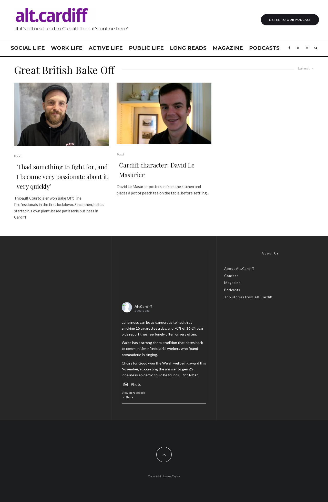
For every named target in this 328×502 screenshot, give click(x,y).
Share (130, 397)
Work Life (67, 48)
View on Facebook (133, 392)
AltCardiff (143, 306)
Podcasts (264, 48)
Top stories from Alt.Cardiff (248, 297)
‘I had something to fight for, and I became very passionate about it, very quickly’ (63, 176)
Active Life (106, 48)
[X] (298, 48)
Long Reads (188, 48)
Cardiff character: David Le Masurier (156, 170)
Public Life (146, 48)
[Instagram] (307, 48)
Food (17, 156)
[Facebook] (289, 48)
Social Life (28, 48)
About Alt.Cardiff (239, 269)
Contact (231, 276)
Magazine (228, 48)
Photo (136, 384)
